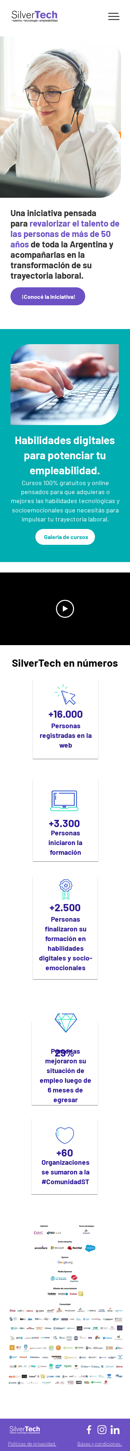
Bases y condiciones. (99, 1444)
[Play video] (65, 609)
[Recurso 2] (102, 1429)
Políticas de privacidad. (32, 1444)
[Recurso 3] (115, 1429)
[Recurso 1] (89, 1429)
